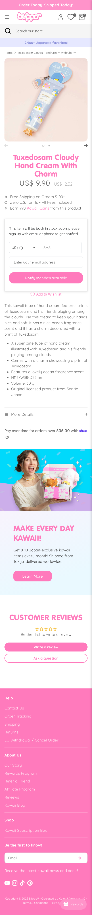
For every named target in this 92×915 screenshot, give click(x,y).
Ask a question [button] (46, 658)
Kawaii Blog (14, 805)
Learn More (32, 576)
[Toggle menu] (7, 16)
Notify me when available (46, 278)
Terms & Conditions (35, 902)
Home (8, 52)
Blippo (33, 898)
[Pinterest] (30, 883)
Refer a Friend (17, 781)
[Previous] (6, 145)
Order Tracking (17, 716)
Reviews (11, 797)
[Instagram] (14, 883)
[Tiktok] (22, 883)
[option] (46, 42)
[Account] (60, 15)
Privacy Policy (59, 902)
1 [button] (43, 146)
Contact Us (14, 708)
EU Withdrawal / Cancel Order (31, 740)
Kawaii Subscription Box (25, 830)
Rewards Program (20, 773)
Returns (11, 732)
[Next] (86, 145)
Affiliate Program (19, 789)
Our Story (13, 765)
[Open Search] (7, 31)
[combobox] (34, 31)
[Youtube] (7, 883)
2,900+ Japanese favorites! (46, 43)
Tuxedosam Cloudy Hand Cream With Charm (47, 52)
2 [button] (49, 145)
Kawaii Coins (38, 208)
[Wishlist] (71, 17)
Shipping (12, 724)
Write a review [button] (46, 647)
